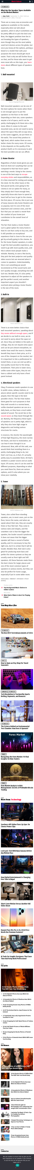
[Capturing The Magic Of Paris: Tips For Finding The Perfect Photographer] (5, 1114)
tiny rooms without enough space (14, 333)
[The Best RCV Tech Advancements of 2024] (17, 618)
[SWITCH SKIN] (30, 1)
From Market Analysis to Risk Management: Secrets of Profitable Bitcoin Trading (17, 788)
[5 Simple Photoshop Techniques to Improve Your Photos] (5, 1121)
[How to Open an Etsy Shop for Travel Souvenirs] (17, 647)
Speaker (21, 579)
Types (4, 581)
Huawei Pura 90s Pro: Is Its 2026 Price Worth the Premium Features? (15, 931)
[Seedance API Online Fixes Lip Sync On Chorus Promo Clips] (17, 812)
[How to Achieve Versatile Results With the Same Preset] (5, 1100)
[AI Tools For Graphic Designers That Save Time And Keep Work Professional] (17, 944)
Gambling (4, 691)
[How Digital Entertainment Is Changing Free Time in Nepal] (17, 865)
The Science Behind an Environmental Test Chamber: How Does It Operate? (15, 727)
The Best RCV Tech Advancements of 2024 (17, 633)
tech (27, 579)
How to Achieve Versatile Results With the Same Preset (21, 1099)
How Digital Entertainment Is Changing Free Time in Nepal (15, 878)
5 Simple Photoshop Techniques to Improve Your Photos (21, 1121)
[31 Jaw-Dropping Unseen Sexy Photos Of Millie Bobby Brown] (5, 1137)
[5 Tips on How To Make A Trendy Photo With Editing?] (5, 1129)
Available (5, 579)
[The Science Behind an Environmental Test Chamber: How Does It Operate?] (17, 711)
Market (13, 579)
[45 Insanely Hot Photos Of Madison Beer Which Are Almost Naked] (5, 1092)
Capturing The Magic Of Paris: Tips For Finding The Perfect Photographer (21, 1114)
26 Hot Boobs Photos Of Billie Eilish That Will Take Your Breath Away (21, 1074)
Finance (4, 754)
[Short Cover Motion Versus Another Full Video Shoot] (17, 891)
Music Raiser (17, 1)
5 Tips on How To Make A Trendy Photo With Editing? (20, 1127)
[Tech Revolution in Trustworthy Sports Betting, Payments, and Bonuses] (17, 679)
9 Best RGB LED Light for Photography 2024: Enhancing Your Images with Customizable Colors (21, 1106)
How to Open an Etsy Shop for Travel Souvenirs (14, 664)
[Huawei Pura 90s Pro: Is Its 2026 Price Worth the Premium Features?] (17, 917)
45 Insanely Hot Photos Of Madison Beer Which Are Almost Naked (21, 1091)
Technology (5, 630)
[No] (15, 1167)
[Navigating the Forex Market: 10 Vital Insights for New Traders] (17, 742)
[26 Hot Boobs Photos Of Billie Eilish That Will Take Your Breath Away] (17, 980)
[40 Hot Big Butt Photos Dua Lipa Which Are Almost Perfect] (5, 1084)
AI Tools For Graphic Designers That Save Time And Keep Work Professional (16, 957)
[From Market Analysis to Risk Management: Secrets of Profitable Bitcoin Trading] (17, 772)
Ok (17, 1165)
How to (4, 660)
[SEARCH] (32, 1)
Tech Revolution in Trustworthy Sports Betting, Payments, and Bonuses (15, 695)
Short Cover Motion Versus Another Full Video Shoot (15, 905)
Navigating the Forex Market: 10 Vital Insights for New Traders (15, 758)
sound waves (6, 416)
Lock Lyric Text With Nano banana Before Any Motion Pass (16, 852)
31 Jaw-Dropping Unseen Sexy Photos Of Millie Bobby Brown (20, 1136)
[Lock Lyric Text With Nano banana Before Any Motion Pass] (17, 838)
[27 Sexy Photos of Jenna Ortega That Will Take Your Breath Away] (17, 1059)
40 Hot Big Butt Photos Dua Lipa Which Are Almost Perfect (21, 1083)
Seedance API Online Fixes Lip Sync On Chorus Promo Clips (15, 825)
